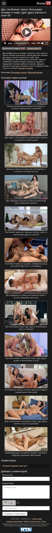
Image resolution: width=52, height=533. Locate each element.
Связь (44, 521)
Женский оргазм (35, 72)
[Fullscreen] (46, 43)
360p (38, 43)
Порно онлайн (37, 519)
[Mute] (42, 43)
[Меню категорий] (3, 3)
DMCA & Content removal (32, 521)
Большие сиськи (19, 72)
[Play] (26, 32)
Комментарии (32, 48)
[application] (26, 32)
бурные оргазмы (26, 68)
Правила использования (14, 521)
